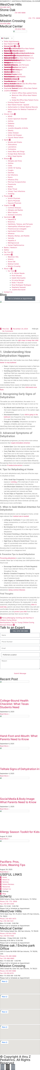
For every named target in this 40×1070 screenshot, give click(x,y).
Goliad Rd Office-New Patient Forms (25, 100)
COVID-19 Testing (14, 168)
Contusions (12, 149)
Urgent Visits (8, 205)
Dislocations (12, 144)
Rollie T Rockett (10, 84)
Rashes (10, 187)
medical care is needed (21, 516)
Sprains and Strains (11, 51)
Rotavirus (7, 63)
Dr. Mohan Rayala (10, 74)
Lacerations (12, 147)
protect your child (20, 612)
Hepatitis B (8, 60)
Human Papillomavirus (16, 245)
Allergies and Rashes (15, 210)
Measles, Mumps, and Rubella (18, 236)
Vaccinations (8, 217)
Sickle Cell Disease (15, 135)
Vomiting (11, 194)
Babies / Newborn (10, 247)
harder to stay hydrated (8, 362)
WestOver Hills (9, 70)
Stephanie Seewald (11, 88)
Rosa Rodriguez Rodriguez (13, 86)
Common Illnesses (10, 58)
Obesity (10, 130)
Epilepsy (11, 126)
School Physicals (10, 55)
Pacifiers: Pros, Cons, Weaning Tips (12, 863)
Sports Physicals (14, 201)
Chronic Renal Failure (15, 137)
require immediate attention (20, 443)
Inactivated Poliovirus (16, 231)
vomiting (14, 482)
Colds (10, 166)
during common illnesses (16, 590)
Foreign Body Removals (16, 154)
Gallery (6, 250)
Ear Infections (13, 175)
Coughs (10, 170)
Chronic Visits (9, 114)
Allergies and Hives (11, 53)
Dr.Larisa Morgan (10, 81)
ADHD (6, 48)
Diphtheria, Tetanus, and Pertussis (16, 65)
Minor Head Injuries (15, 156)
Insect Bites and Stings (16, 151)
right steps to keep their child (28, 340)
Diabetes (11, 123)
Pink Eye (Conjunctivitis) (17, 182)
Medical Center (13, 264)
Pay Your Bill (8, 252)
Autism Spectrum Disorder (17, 119)
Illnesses (7, 158)
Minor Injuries (13, 212)
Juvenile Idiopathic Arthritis (18, 128)
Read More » (4, 714)
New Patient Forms (11, 44)
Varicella (11, 238)
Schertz (10, 259)
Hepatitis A (12, 240)
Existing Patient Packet (16, 102)
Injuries (6, 140)
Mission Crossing (14, 266)
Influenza (11, 233)
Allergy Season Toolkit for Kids (20, 832)
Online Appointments (11, 41)
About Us (7, 269)
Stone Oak (11, 262)
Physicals (7, 196)
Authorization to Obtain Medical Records (23, 107)
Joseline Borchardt (11, 91)
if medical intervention (14, 465)
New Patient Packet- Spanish (18, 105)
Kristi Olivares (9, 77)
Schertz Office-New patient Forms (24, 93)
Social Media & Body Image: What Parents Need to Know (18, 800)
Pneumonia (12, 184)
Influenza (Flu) (13, 180)
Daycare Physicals (14, 203)
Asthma (10, 121)
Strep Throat (12, 189)
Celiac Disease (13, 133)
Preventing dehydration (8, 558)
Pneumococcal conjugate (17, 229)
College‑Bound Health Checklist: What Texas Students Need (14, 704)
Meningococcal (13, 243)
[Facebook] (2, 1067)
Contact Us (8, 292)
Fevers (10, 177)
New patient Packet (11, 46)
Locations (7, 254)
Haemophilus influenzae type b (15, 67)
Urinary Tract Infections (16, 191)
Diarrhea (11, 173)
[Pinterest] (13, 1067)
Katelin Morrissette (11, 79)
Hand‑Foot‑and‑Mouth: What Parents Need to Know (18, 737)
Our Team (7, 72)
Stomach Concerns (15, 215)
